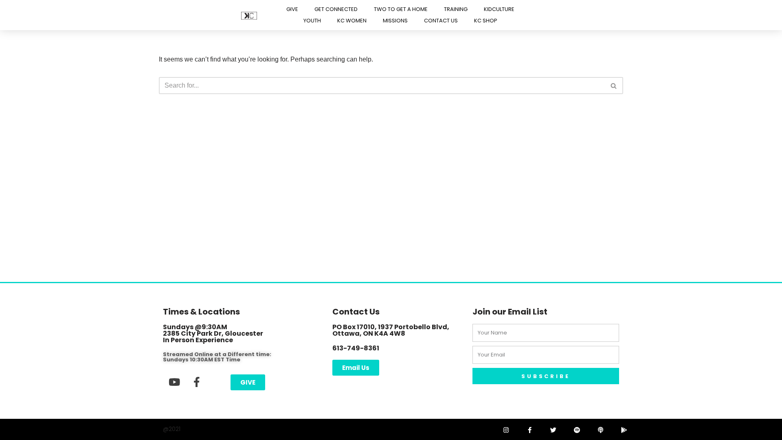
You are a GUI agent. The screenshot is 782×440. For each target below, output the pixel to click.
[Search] (614, 85)
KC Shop (485, 20)
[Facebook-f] (197, 382)
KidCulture (499, 9)
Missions (395, 20)
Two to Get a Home (401, 9)
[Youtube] (174, 382)
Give (292, 9)
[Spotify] (577, 430)
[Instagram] (506, 430)
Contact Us (441, 20)
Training (456, 9)
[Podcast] (600, 430)
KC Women (352, 20)
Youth (312, 20)
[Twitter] (553, 430)
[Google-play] (624, 430)
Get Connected (336, 9)
